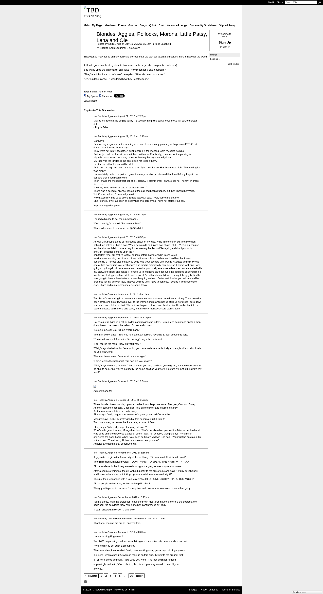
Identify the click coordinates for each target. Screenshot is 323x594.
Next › (139, 575)
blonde (93, 91)
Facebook (107, 96)
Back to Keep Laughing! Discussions (120, 47)
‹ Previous (91, 575)
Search (319, 2)
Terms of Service (231, 589)
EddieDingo (114, 43)
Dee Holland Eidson (118, 518)
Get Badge (233, 64)
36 (131, 575)
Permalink (95, 116)
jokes (109, 91)
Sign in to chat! (299, 592)
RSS (85, 581)
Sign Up (271, 2)
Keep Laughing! (162, 43)
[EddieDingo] (89, 40)
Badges (193, 589)
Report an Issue (209, 589)
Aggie (110, 116)
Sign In (280, 2)
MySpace (92, 96)
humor (102, 91)
